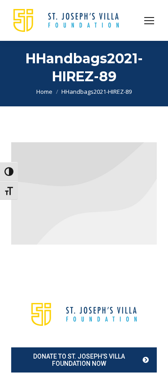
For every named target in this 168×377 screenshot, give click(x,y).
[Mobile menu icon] (149, 20)
